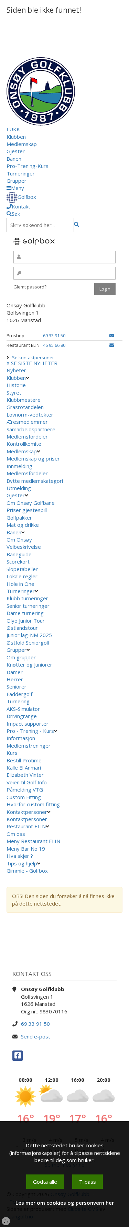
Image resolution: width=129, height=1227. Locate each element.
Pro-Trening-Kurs (28, 165)
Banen (14, 158)
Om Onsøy (19, 539)
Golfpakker (19, 517)
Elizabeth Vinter (25, 774)
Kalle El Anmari (24, 767)
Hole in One (20, 583)
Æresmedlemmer (27, 421)
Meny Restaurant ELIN (34, 841)
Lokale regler (22, 576)
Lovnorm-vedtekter (30, 414)
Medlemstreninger (29, 745)
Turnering (18, 701)
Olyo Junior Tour (26, 620)
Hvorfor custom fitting (33, 804)
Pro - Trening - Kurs (30, 730)
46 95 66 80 (54, 345)
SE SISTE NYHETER (34, 363)
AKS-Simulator (23, 708)
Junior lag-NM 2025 (29, 635)
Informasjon (21, 738)
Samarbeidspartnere (31, 429)
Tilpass (87, 1181)
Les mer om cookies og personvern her (64, 1202)
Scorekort (18, 561)
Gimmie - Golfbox (27, 870)
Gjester (16, 151)
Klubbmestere (24, 399)
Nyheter (16, 370)
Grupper (16, 180)
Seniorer (16, 686)
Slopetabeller (22, 569)
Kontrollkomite (24, 443)
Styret (14, 392)
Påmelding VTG (25, 789)
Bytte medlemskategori (35, 480)
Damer (15, 672)
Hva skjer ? (20, 855)
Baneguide (19, 554)
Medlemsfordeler (27, 436)
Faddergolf (19, 694)
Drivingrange (22, 716)
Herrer (15, 679)
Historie (16, 385)
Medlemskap (22, 143)
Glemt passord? (29, 287)
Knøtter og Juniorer (29, 664)
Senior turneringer (28, 605)
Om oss (16, 833)
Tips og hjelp (22, 863)
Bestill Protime (24, 760)
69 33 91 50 (54, 335)
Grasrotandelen (25, 407)
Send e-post (35, 1036)
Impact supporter (28, 723)
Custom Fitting (24, 797)
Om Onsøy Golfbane (31, 502)
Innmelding (19, 466)
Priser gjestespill (27, 510)
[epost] (111, 335)
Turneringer (21, 173)
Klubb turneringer (27, 598)
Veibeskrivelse (24, 546)
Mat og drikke (23, 524)
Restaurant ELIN (26, 826)
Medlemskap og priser (33, 458)
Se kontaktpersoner (33, 357)
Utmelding (19, 488)
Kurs (12, 752)
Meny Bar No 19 (26, 848)
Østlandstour (23, 627)
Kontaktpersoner (27, 811)
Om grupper (21, 657)
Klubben (16, 136)
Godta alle (45, 1181)
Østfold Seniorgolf (29, 642)
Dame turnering (25, 613)
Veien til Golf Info (27, 782)
